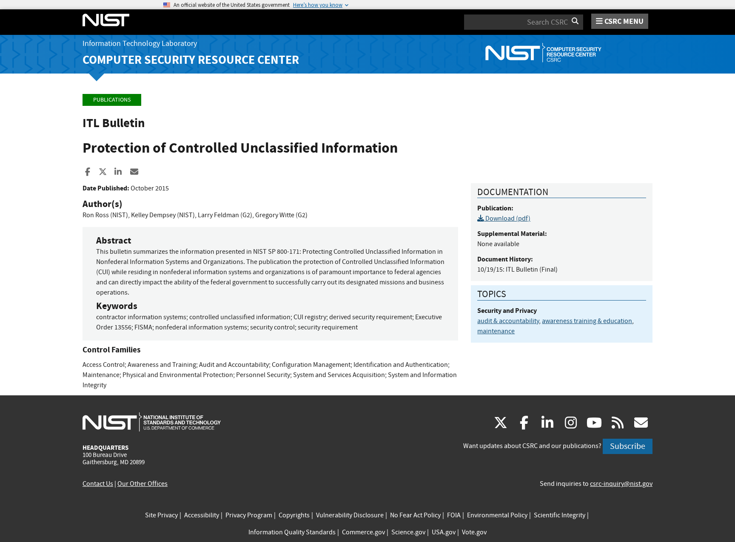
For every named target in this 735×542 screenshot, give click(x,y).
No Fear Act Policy (415, 515)
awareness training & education (587, 321)
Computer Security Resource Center (191, 60)
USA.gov (444, 532)
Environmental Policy (497, 515)
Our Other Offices (142, 484)
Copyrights (294, 515)
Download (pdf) (507, 218)
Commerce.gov (363, 532)
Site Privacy (161, 515)
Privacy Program (248, 515)
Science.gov (408, 532)
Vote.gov (474, 532)
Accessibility (201, 515)
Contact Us (98, 484)
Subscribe (627, 446)
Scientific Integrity (559, 515)
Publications (112, 100)
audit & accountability (508, 321)
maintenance (496, 331)
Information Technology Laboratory (140, 43)
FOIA (454, 515)
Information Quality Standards (292, 532)
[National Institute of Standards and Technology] (152, 421)
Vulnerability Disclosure (350, 515)
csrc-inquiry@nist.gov (621, 484)
